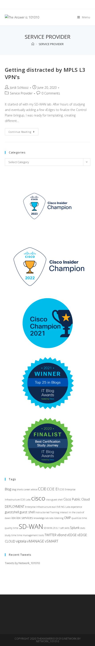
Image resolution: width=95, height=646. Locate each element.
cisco (38, 498)
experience (76, 506)
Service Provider (21, 93)
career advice (30, 489)
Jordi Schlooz (19, 87)
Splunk (75, 528)
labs (51, 518)
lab (47, 518)
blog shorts (17, 489)
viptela (21, 541)
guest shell (27, 512)
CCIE (42, 488)
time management (27, 535)
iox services (24, 518)
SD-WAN (31, 526)
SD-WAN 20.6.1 (52, 528)
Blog (8, 489)
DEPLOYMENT (14, 506)
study (8, 535)
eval (54, 506)
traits (41, 535)
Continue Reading (23, 132)
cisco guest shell (54, 499)
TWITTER (50, 535)
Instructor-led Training (47, 512)
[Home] (32, 44)
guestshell (12, 512)
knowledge (39, 518)
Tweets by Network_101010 (22, 563)
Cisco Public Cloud (76, 499)
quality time (11, 528)
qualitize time (79, 518)
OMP (67, 518)
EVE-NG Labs (63, 506)
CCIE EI (53, 488)
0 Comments (51, 93)
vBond (61, 535)
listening (58, 518)
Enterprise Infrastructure (38, 506)
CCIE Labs (25, 499)
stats (82, 528)
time (13, 535)
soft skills (64, 528)
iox (13, 518)
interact (64, 512)
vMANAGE (35, 541)
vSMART (51, 541)
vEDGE (72, 535)
